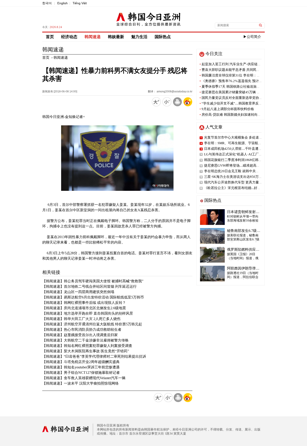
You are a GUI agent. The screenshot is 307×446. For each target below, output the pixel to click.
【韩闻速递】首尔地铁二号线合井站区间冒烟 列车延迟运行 (89, 286)
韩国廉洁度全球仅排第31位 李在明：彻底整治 (235, 75)
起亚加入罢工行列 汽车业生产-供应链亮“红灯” (235, 64)
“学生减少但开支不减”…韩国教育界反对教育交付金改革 (243, 103)
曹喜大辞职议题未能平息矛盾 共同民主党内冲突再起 (240, 70)
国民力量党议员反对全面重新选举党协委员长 (234, 98)
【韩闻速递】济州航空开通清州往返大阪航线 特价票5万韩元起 (92, 324)
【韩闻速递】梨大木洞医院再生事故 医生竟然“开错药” (85, 351)
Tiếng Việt (80, 3)
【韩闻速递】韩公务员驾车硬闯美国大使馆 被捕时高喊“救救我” (92, 281)
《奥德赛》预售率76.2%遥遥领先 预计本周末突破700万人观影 (247, 81)
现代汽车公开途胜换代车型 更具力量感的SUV (238, 182)
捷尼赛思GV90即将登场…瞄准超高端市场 (235, 165)
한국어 (47, 3)
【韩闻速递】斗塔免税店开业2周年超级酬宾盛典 (81, 362)
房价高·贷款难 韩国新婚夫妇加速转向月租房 (234, 114)
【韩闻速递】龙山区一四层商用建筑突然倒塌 (78, 292)
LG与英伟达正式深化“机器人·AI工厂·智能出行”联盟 (243, 154)
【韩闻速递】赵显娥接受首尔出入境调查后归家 (80, 335)
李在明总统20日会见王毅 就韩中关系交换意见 (238, 171)
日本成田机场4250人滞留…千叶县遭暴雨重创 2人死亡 (244, 148)
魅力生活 (139, 37)
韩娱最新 (116, 37)
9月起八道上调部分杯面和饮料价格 (227, 109)
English (62, 3)
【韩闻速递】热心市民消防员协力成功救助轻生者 (81, 329)
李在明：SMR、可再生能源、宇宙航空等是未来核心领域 (246, 143)
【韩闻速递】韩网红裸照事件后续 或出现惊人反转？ (84, 303)
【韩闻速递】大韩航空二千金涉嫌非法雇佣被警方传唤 (85, 340)
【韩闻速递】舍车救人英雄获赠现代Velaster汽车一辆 (83, 378)
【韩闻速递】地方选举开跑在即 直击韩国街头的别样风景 (87, 313)
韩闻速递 (93, 37)
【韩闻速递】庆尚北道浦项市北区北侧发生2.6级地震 (84, 308)
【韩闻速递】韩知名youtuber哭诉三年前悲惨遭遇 (81, 367)
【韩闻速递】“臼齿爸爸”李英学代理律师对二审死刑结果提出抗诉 (94, 356)
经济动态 (69, 37)
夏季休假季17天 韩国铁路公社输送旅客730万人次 (238, 86)
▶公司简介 (252, 37)
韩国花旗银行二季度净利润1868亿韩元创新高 (238, 160)
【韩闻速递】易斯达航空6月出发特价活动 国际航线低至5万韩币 (93, 297)
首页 (50, 37)
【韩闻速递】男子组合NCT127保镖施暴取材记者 (81, 372)
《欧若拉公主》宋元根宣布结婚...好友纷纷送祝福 (241, 188)
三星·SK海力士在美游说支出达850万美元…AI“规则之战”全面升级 (253, 176)
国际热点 (163, 37)
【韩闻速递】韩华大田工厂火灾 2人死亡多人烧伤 (81, 319)
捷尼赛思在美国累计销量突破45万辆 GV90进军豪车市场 (242, 92)
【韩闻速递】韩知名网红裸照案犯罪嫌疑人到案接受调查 (87, 346)
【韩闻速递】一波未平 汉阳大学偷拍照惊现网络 (80, 383)
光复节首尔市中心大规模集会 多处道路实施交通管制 (243, 137)
